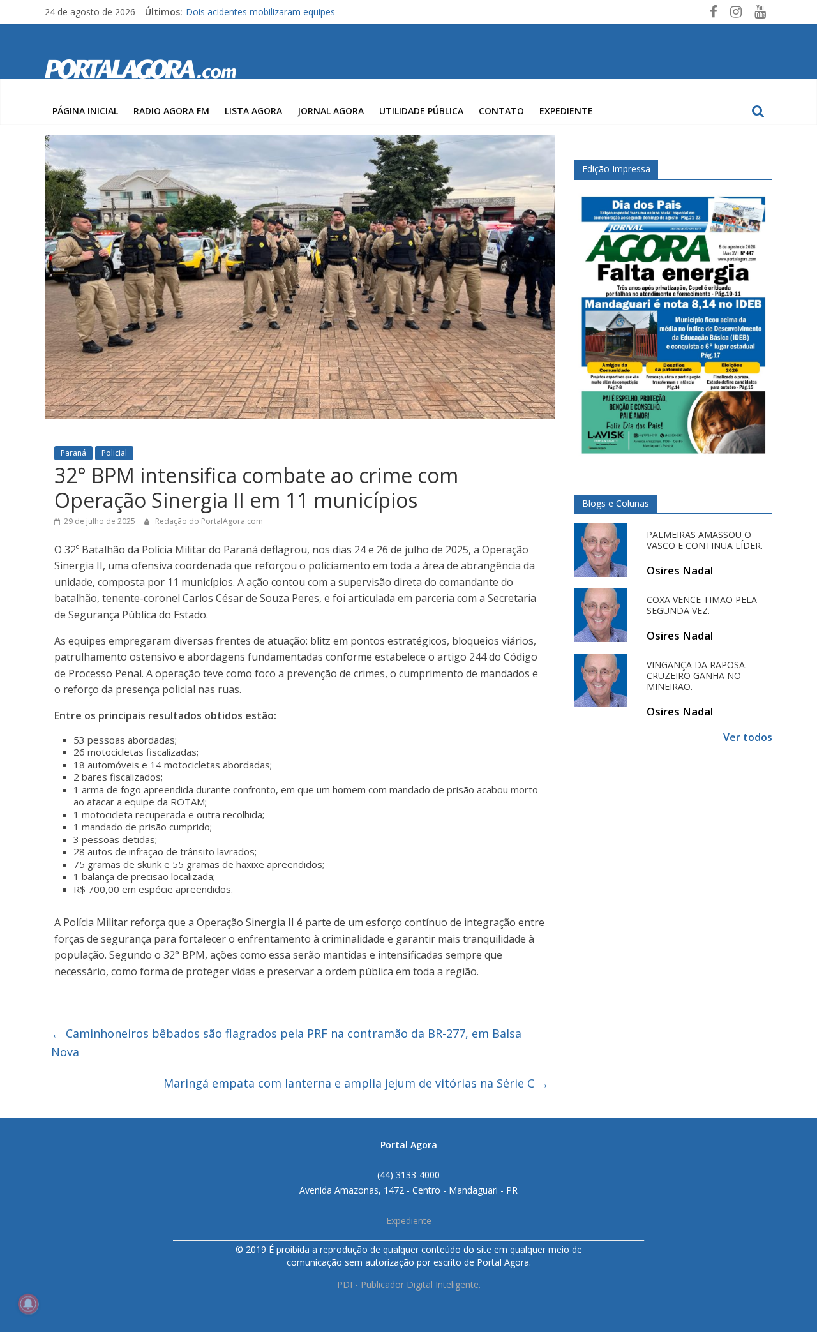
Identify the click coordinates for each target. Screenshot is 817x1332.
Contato (501, 111)
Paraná (73, 452)
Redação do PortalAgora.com (209, 521)
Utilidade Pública (421, 111)
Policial (114, 452)
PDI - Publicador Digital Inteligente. (409, 1284)
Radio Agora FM (171, 111)
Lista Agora (253, 111)
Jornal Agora (330, 111)
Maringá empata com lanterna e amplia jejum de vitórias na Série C (356, 1083)
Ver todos (747, 737)
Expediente (566, 111)
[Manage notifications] (28, 1304)
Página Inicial (85, 111)
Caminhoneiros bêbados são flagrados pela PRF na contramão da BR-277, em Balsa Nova (286, 1042)
